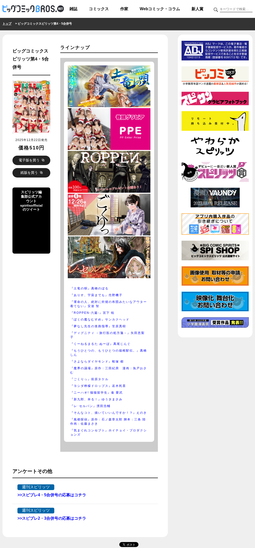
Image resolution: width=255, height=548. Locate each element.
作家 (124, 9)
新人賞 (197, 9)
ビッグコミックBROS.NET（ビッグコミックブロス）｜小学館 (33, 9)
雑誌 (73, 9)
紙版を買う (29, 173)
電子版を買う (30, 160)
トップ (6, 23)
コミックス (99, 9)
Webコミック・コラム (160, 9)
